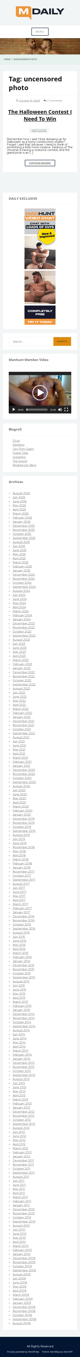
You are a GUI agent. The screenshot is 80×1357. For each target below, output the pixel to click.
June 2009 (20, 1282)
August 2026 (21, 493)
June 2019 (19, 843)
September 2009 (24, 1270)
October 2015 (22, 973)
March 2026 (21, 513)
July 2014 (19, 1034)
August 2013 (21, 1079)
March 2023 (21, 660)
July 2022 (19, 692)
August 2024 (21, 591)
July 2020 (19, 790)
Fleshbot (18, 445)
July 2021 (19, 741)
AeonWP (68, 1351)
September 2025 (24, 538)
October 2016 (22, 924)
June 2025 (19, 550)
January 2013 (21, 1107)
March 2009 (21, 1295)
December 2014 (24, 1014)
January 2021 (21, 766)
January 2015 (21, 1010)
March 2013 (20, 1099)
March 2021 (20, 757)
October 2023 (22, 631)
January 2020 (22, 814)
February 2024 (22, 615)
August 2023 (21, 639)
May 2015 (19, 993)
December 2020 (24, 770)
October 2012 (22, 1120)
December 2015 (23, 965)
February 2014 (22, 1054)
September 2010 (24, 1221)
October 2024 (22, 583)
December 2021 (23, 721)
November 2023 (24, 627)
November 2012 (23, 1116)
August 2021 (21, 737)
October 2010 (22, 1217)
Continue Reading (42, 163)
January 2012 (21, 1156)
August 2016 (21, 932)
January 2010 (21, 1254)
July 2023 (19, 644)
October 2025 (22, 534)
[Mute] (60, 410)
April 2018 (19, 855)
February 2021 (22, 762)
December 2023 (24, 623)
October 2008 (22, 1315)
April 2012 (19, 1144)
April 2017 (19, 900)
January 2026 (21, 522)
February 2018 (22, 863)
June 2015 (19, 989)
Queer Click (20, 453)
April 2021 (19, 753)
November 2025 (24, 530)
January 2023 (21, 668)
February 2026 (22, 517)
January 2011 (21, 1205)
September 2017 (24, 880)
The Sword (20, 461)
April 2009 (19, 1290)
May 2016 (19, 945)
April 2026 (19, 509)
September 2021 (24, 733)
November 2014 (24, 1018)
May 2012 (19, 1140)
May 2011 (19, 1189)
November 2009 (24, 1262)
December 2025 (24, 526)
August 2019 (21, 835)
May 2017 (19, 896)
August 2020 (21, 786)
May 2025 (19, 554)
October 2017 (22, 875)
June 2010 (20, 1234)
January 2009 (22, 1303)
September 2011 (24, 1172)
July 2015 (19, 985)
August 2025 (21, 542)
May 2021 (19, 749)
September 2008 (24, 1319)
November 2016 (23, 920)
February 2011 (22, 1201)
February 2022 (22, 713)
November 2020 (24, 774)
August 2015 (21, 981)
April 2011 (19, 1193)
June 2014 (19, 1038)
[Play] (14, 410)
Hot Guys (39, 130)
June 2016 (19, 941)
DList (16, 441)
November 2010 (24, 1213)
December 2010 (24, 1209)
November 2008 (24, 1311)
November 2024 (24, 578)
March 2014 (20, 1050)
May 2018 (19, 851)
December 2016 (23, 916)
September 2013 (24, 1075)
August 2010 (21, 1225)
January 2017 (21, 912)
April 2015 (19, 998)
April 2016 (19, 949)
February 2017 (22, 908)
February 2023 (22, 664)
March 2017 (20, 904)
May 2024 (19, 603)
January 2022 (21, 717)
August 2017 (21, 884)
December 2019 (24, 819)
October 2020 (22, 778)
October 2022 (22, 680)
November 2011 (23, 1164)
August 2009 (21, 1274)
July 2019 (19, 839)
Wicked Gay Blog (24, 465)
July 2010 (19, 1229)
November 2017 (24, 871)
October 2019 (22, 827)
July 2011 (18, 1181)
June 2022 (20, 696)
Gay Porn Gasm (23, 449)
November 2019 (24, 823)
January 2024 (22, 619)
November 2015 (23, 969)
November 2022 (24, 676)
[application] (40, 392)
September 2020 (24, 782)
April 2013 (19, 1095)
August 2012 (21, 1128)
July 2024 (19, 595)
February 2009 (23, 1299)
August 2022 (21, 688)
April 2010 (19, 1242)
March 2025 (20, 562)
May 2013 (19, 1091)
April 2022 (19, 705)
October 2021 (22, 729)
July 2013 (19, 1083)
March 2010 (21, 1246)
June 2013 (19, 1087)
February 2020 (22, 810)
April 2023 (19, 656)
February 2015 (22, 1006)
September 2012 (24, 1124)
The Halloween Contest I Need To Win (40, 115)
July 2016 (19, 937)
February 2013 (22, 1103)
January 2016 (21, 961)
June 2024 (20, 599)
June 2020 (20, 794)
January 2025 (21, 570)
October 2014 (22, 1022)
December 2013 (23, 1063)
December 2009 (24, 1258)
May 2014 (19, 1042)
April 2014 (19, 1046)
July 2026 (19, 497)
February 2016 (22, 957)
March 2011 (20, 1197)
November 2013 (23, 1067)
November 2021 (23, 725)
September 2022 (24, 684)
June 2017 (19, 892)
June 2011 (19, 1185)
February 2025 (22, 566)
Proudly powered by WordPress (23, 1351)
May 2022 (19, 701)
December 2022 (24, 672)
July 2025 (19, 546)
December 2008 (24, 1307)
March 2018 (21, 859)
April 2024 (19, 607)
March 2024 (21, 611)
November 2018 (24, 847)
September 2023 (24, 635)
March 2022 (21, 709)
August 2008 (22, 1323)
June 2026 (20, 501)
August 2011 (21, 1177)
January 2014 (21, 1059)
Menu (40, 31)
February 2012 (22, 1152)
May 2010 (19, 1238)
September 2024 (24, 587)
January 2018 (21, 867)
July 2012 (19, 1132)
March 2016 (20, 953)
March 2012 (20, 1148)
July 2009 (19, 1278)
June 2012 (19, 1136)
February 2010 (22, 1250)
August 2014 (21, 1030)
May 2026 (19, 505)
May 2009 (19, 1286)
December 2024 (24, 574)
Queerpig (19, 457)
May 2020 (19, 798)
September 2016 (24, 928)
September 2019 (24, 831)
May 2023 (19, 652)
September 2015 (24, 977)
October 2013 (22, 1071)
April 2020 (19, 802)
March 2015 (20, 1002)
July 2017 (19, 888)
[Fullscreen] (66, 410)
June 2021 (19, 745)
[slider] (36, 410)
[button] (40, 392)
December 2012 (23, 1111)
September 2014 (24, 1026)
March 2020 (21, 806)
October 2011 (21, 1168)
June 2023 (20, 648)
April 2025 (19, 558)
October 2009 (22, 1266)
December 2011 (23, 1160)
